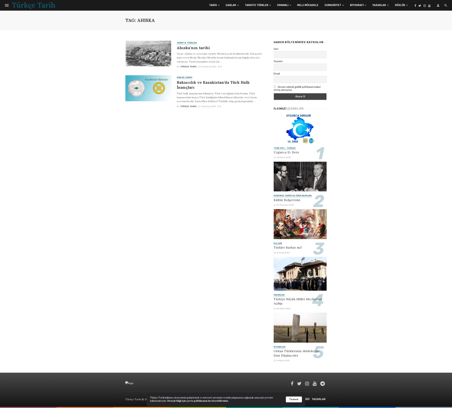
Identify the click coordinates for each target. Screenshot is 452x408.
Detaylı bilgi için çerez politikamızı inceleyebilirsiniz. (197, 400)
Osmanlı (282, 5)
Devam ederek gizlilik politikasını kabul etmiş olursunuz (297, 89)
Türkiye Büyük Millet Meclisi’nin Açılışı (298, 301)
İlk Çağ (278, 243)
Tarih (213, 5)
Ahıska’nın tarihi (193, 47)
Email (277, 73)
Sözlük (400, 5)
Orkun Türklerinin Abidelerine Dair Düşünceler (297, 353)
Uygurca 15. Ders (286, 152)
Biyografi (357, 5)
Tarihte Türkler (256, 5)
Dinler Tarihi (184, 77)
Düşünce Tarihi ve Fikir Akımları (293, 196)
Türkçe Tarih (188, 66)
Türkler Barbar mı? (288, 247)
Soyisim (278, 61)
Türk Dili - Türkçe (285, 148)
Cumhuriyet (333, 5)
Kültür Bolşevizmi (287, 200)
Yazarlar (379, 5)
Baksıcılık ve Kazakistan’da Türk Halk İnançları (213, 85)
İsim (276, 49)
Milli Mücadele (307, 5)
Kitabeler (280, 347)
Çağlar (231, 5)
